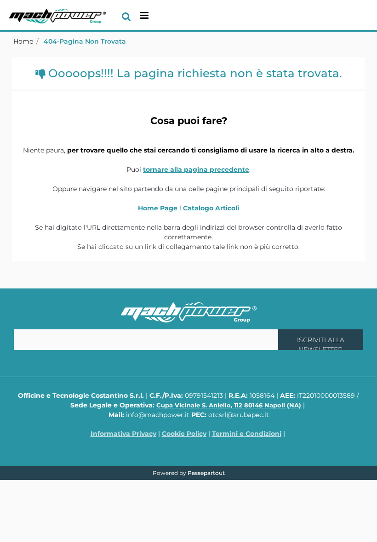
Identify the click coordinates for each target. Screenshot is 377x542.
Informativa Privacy (123, 433)
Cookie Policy (184, 433)
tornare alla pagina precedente (196, 169)
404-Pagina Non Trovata (85, 41)
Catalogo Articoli (211, 208)
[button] (320, 339)
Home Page (158, 208)
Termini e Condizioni (246, 433)
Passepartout (206, 472)
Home (23, 41)
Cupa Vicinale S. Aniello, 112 (228, 405)
